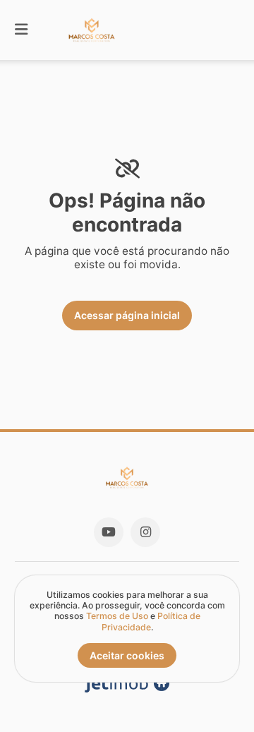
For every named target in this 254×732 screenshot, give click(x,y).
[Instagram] (145, 532)
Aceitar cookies (127, 655)
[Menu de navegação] (21, 30)
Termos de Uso (117, 616)
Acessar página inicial (127, 315)
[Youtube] (108, 532)
